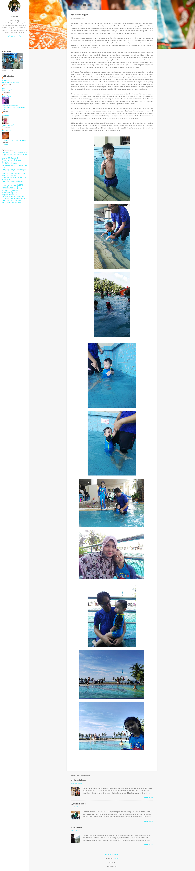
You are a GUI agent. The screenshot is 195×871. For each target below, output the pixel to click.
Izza (3, 88)
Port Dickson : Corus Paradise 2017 (14, 152)
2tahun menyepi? (8, 125)
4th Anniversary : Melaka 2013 (12, 185)
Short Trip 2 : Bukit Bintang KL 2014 (14, 173)
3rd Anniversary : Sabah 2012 (12, 189)
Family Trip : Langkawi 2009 (11, 200)
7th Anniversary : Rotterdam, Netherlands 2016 (11, 161)
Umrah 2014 (6, 179)
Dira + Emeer (6, 131)
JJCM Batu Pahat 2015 (10, 164)
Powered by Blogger (112, 854)
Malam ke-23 (76, 827)
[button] (152, 14)
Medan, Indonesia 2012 (10, 187)
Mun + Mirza (6, 80)
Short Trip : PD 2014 (9, 175)
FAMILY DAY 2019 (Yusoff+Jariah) (14, 140)
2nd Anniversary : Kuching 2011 (13, 197)
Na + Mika (5, 115)
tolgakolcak (116, 858)
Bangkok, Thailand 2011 (10, 195)
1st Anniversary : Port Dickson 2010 (14, 198)
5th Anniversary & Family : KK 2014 (14, 177)
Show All (5, 144)
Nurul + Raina (6, 96)
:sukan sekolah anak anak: (11, 82)
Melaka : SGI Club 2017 (10, 158)
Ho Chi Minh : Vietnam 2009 (11, 202)
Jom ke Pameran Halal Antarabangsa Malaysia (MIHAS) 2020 (13, 107)
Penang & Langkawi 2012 (11, 191)
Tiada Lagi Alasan (78, 780)
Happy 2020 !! (7, 90)
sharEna (14, 16)
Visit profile (14, 36)
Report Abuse (111, 866)
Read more (148, 798)
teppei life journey (81, 4)
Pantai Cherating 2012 (9, 193)
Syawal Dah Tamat (78, 804)
